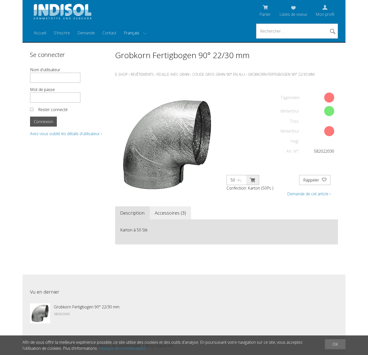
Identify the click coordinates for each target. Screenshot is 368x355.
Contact (109, 33)
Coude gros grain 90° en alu (218, 74)
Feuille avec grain (173, 74)
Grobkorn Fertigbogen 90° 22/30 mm (281, 74)
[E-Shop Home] (62, 13)
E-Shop (121, 74)
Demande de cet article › (308, 194)
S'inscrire (62, 33)
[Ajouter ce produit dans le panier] (252, 180)
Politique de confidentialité (122, 348)
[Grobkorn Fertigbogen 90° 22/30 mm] (40, 313)
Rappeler (311, 180)
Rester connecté (53, 109)
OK (335, 344)
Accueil (40, 33)
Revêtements (142, 74)
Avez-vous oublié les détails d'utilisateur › (66, 133)
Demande (86, 33)
